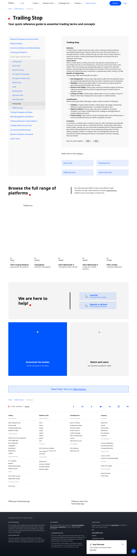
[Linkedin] (83, 407)
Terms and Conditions (78, 525)
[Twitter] (92, 407)
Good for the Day (18, 70)
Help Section (79, 389)
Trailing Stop (16, 104)
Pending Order (17, 91)
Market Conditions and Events (21, 134)
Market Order (16, 83)
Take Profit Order (18, 99)
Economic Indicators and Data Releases (25, 48)
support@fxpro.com (97, 533)
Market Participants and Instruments (24, 39)
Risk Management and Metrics (21, 117)
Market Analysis (16, 43)
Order (14, 87)
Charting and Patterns (18, 52)
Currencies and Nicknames (20, 130)
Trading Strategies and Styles (21, 112)
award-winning (112, 190)
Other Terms (15, 139)
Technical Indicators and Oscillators (23, 121)
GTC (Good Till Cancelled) (20, 74)
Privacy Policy (54, 527)
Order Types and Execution (20, 57)
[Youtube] (101, 407)
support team (115, 525)
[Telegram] (110, 407)
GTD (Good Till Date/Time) (21, 78)
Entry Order (16, 66)
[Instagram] (119, 407)
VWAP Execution (17, 108)
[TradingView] (128, 407)
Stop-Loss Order (17, 95)
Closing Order (17, 61)
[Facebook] (74, 407)
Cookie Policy (62, 527)
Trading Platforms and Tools (21, 125)
